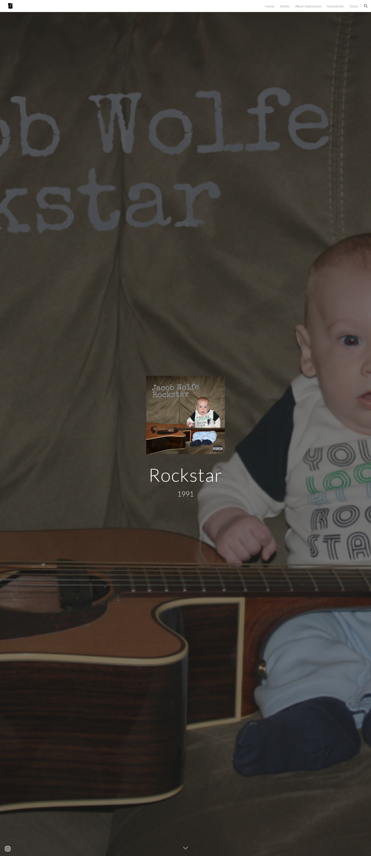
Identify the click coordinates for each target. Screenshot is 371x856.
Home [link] (269, 6)
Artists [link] (285, 6)
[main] (185, 475)
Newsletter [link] (335, 6)
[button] (366, 6)
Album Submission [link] (308, 6)
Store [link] (354, 6)
